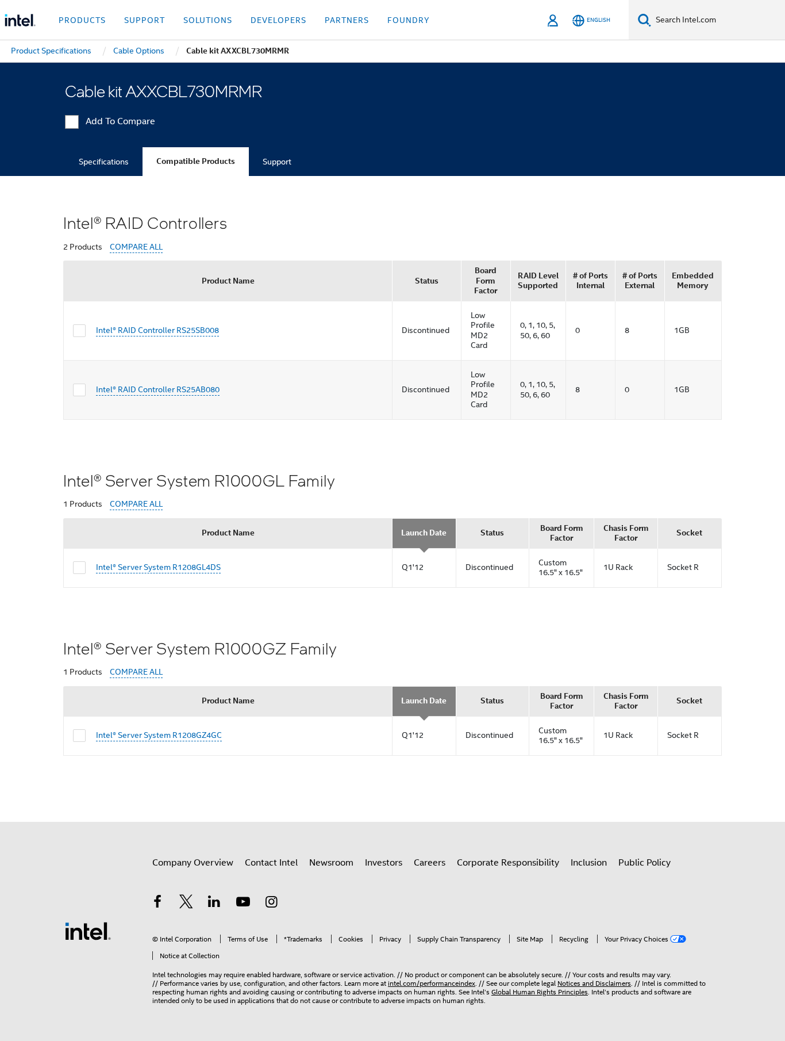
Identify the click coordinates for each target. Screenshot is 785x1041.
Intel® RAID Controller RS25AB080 (158, 389)
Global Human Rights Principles (539, 992)
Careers (429, 862)
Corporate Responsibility (508, 862)
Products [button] (82, 20)
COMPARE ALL (136, 247)
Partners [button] (347, 20)
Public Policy (644, 862)
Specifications (104, 161)
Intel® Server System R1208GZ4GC (159, 735)
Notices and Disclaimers (594, 983)
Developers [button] (278, 20)
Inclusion (589, 862)
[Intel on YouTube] (243, 903)
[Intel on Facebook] (157, 903)
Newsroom (331, 862)
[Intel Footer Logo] (88, 930)
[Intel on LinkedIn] (214, 903)
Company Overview (192, 862)
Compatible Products (195, 161)
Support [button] (144, 20)
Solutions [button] (207, 20)
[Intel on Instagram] (271, 903)
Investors (383, 862)
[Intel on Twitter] (186, 903)
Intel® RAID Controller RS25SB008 (157, 330)
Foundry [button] (408, 20)
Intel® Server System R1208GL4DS (158, 567)
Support (277, 161)
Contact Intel (271, 862)
